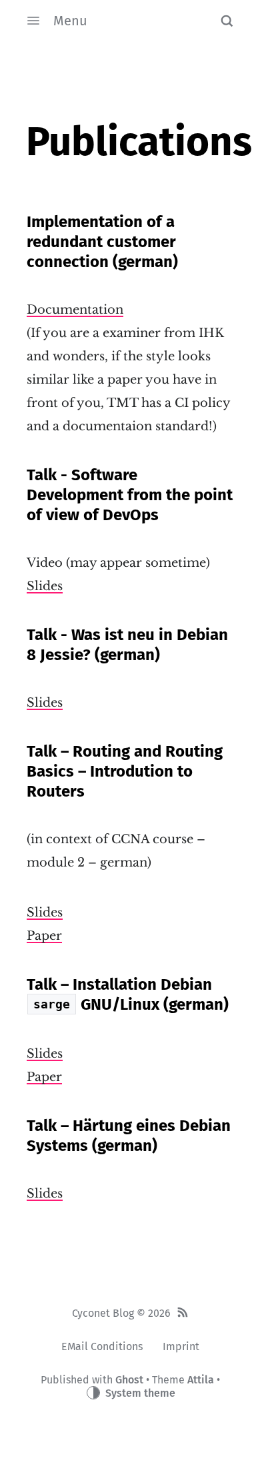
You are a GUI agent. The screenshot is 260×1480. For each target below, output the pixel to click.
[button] (226, 21)
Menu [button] (70, 21)
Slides (45, 586)
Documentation (75, 309)
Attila (200, 1379)
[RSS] (182, 1313)
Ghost (129, 1379)
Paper (44, 935)
